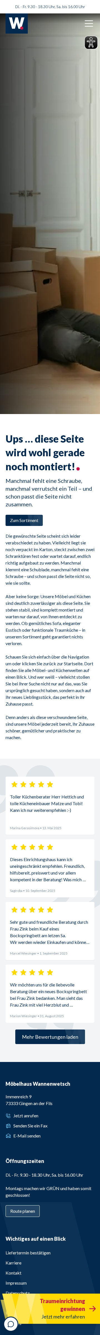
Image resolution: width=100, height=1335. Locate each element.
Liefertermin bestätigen (28, 1252)
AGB (10, 1303)
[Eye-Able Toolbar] (91, 42)
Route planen (22, 1211)
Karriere (13, 1262)
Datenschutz (18, 1293)
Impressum (16, 1282)
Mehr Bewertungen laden (50, 1037)
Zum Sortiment (24, 520)
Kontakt (13, 1272)
